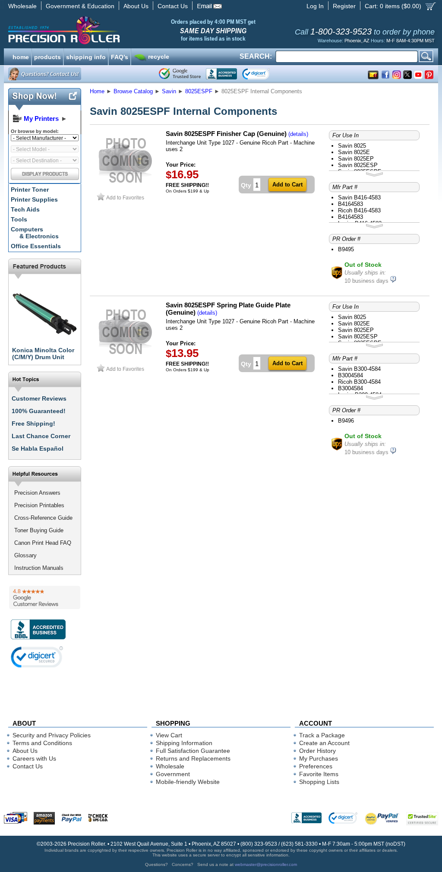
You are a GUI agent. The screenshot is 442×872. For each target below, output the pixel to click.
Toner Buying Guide (38, 530)
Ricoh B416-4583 (359, 210)
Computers (35, 233)
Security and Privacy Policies (52, 735)
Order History (317, 750)
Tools (19, 219)
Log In (315, 6)
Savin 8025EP (356, 158)
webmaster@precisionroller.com (266, 864)
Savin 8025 (352, 145)
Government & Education (80, 6)
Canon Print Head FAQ (42, 543)
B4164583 (350, 204)
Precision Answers (37, 493)
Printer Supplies (34, 199)
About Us (135, 6)
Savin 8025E (354, 152)
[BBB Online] (221, 73)
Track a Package (322, 735)
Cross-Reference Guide (43, 518)
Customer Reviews (39, 398)
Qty (246, 185)
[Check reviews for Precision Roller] (44, 597)
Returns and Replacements (193, 758)
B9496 (346, 420)
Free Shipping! (33, 423)
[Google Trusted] (180, 73)
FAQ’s (119, 56)
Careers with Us (34, 758)
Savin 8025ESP (358, 165)
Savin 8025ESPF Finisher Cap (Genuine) (226, 133)
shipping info (86, 56)
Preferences (315, 766)
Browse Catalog (133, 91)
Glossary (25, 555)
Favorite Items (318, 774)
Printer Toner (30, 189)
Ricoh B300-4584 (359, 382)
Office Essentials (36, 246)
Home (97, 91)
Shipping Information (184, 742)
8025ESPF (198, 91)
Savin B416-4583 (359, 197)
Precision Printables (39, 505)
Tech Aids (25, 209)
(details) (298, 134)
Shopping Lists (319, 781)
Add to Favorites (125, 197)
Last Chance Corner (41, 436)
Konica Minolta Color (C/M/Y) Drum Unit (43, 353)
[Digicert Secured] (37, 657)
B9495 (346, 249)
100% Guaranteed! (39, 411)
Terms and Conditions (42, 742)
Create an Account (324, 742)
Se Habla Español (37, 448)
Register (344, 6)
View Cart (169, 735)
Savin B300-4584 (359, 369)
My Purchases (318, 758)
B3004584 (350, 375)
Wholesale (22, 6)
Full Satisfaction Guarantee (193, 750)
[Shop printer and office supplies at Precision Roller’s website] (109, 30)
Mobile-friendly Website (188, 781)
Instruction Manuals (38, 568)
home (21, 56)
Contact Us (173, 6)
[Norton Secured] (263, 73)
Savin (169, 91)
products (47, 56)
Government (173, 774)
